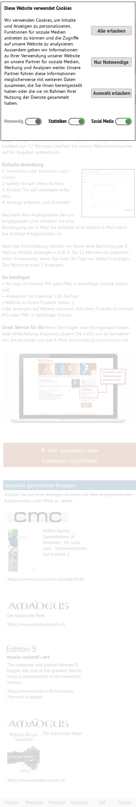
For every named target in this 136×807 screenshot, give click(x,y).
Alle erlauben (111, 31)
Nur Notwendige (111, 62)
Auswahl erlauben (111, 93)
